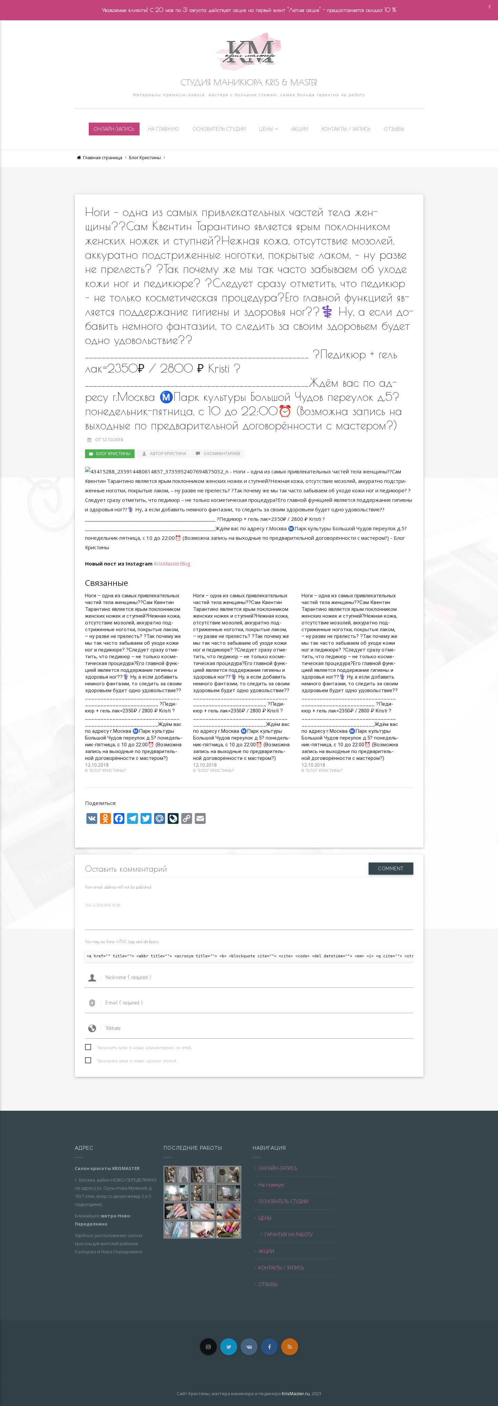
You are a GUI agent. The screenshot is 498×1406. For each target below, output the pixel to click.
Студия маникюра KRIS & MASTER (249, 82)
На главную (163, 129)
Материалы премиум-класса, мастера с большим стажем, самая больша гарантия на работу (249, 94)
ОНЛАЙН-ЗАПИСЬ (114, 129)
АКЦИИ (299, 129)
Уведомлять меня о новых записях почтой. (137, 1060)
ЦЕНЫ (266, 129)
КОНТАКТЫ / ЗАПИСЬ (346, 129)
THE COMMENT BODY (103, 905)
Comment (391, 868)
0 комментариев (222, 453)
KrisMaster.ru (296, 1393)
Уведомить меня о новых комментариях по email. (144, 1047)
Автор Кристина (168, 453)
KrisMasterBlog (172, 563)
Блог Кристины (145, 157)
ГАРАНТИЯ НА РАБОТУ (289, 1234)
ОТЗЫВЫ (394, 129)
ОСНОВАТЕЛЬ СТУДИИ (219, 129)
